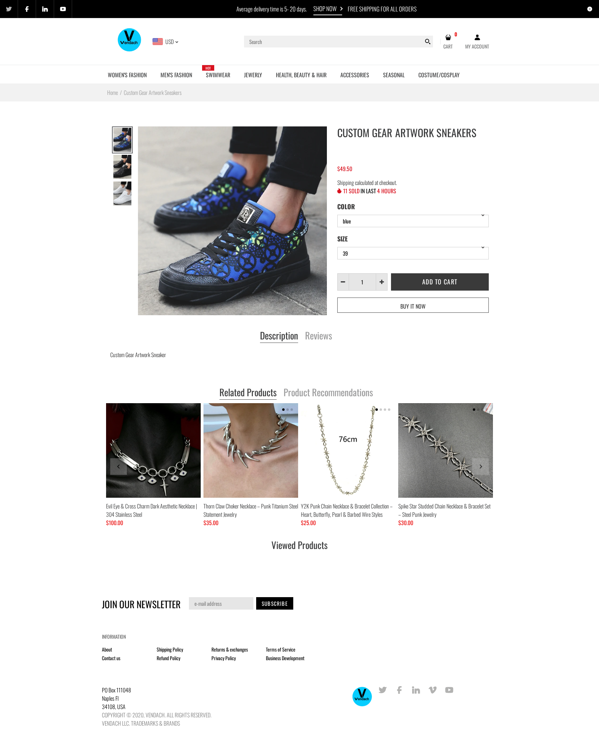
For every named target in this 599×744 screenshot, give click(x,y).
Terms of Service (280, 649)
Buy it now (413, 306)
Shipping (345, 182)
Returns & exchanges (229, 649)
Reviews (318, 336)
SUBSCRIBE (275, 603)
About (107, 649)
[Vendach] (130, 41)
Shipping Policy (170, 649)
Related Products (248, 393)
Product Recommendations (328, 393)
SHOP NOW (325, 8)
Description (279, 336)
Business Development (285, 658)
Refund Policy (168, 658)
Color (346, 206)
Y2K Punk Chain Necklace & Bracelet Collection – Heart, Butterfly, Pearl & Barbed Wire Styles (347, 510)
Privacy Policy (223, 658)
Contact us (111, 658)
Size (342, 238)
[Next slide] (480, 466)
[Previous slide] (118, 466)
